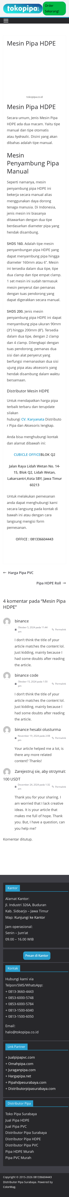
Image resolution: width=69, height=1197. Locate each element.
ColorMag (9, 1187)
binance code (26, 675)
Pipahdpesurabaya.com (27, 1082)
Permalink (60, 629)
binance (22, 621)
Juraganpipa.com (22, 1069)
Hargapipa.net (19, 1076)
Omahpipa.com (20, 1063)
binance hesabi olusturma (38, 729)
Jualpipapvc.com (21, 1057)
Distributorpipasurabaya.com (32, 1088)
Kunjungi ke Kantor (29, 917)
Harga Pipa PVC (20, 572)
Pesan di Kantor (36, 955)
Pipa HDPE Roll (48, 583)
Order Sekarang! (52, 8)
